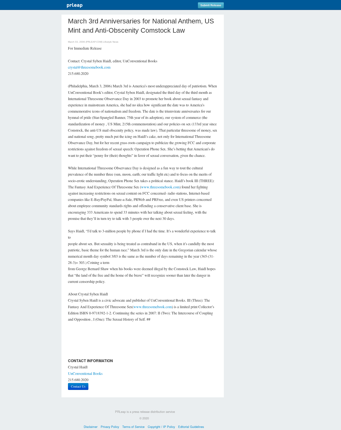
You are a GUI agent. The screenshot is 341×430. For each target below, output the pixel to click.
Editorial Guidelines (191, 426)
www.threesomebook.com (160, 186)
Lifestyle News (110, 42)
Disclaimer (90, 426)
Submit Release (210, 5)
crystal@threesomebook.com (89, 67)
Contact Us (78, 386)
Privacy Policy (110, 426)
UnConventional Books (85, 373)
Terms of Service (133, 426)
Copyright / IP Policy (161, 426)
